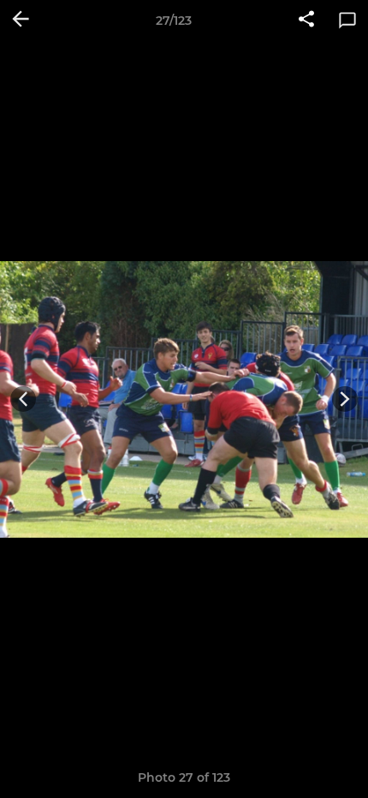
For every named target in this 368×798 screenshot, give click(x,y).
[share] (306, 21)
